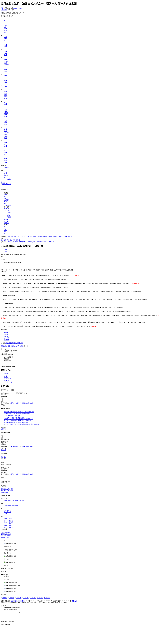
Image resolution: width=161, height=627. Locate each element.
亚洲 (5, 457)
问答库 (6, 221)
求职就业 (6, 223)
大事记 (8, 489)
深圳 (5, 116)
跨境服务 (6, 535)
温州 (5, 129)
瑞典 (5, 240)
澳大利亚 (20, 236)
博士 (5, 228)
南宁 (5, 95)
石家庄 (6, 113)
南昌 (5, 91)
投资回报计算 (8, 382)
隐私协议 (74, 601)
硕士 (5, 226)
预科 (5, 231)
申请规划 (3, 532)
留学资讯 (6, 333)
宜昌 (5, 150)
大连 (5, 37)
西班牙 (70, 236)
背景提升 (5, 534)
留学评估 (6, 373)
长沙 (5, 27)
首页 (2, 8)
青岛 (5, 103)
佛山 (5, 47)
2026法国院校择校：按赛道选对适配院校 (16, 422)
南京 (5, 93)
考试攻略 (6, 340)
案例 (5, 201)
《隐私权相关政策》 (27, 403)
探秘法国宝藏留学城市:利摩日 (14, 343)
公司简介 (3, 489)
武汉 (5, 131)
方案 (5, 196)
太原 (5, 121)
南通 (5, 98)
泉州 (5, 104)
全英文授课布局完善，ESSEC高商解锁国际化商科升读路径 (21, 424)
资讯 (5, 203)
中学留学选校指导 (20, 242)
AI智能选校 (7, 205)
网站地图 (5, 492)
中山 (5, 162)
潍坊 (5, 136)
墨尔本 (6, 175)
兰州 (5, 80)
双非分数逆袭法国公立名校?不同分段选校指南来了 (19, 412)
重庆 (5, 32)
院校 (5, 198)
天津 (5, 124)
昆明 (5, 75)
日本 (29, 236)
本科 (5, 230)
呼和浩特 (6, 65)
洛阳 (5, 82)
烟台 (5, 154)
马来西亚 (50, 236)
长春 (5, 25)
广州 (5, 51)
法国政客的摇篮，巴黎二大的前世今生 (12, 346)
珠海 (5, 160)
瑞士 (2, 240)
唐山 (5, 122)
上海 (5, 109)
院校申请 (6, 336)
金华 (5, 71)
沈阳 (5, 111)
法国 (54, 236)
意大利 (65, 236)
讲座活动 (6, 200)
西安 (5, 144)
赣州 (5, 55)
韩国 (42, 236)
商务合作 (6, 490)
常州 (5, 28)
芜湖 (5, 138)
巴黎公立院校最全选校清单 (12, 415)
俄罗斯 (18, 240)
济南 (5, 69)
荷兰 (57, 236)
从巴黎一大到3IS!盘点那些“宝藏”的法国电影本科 (18, 419)
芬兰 (14, 240)
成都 (5, 30)
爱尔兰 (61, 236)
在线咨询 (3, 427)
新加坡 (39, 236)
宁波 (5, 96)
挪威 (11, 240)
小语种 (7, 537)
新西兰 (26, 236)
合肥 (5, 63)
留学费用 (6, 334)
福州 (5, 45)
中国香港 (6, 167)
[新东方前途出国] (6, 184)
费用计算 (6, 209)
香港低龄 (6, 510)
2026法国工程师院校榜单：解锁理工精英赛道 (17, 420)
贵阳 (5, 53)
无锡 (5, 134)
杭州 (5, 59)
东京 (5, 177)
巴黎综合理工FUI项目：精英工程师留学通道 (17, 413)
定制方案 (3, 448)
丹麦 (8, 240)
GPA (5, 375)
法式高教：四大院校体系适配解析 (14, 417)
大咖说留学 (4, 10)
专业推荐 (6, 338)
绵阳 (5, 86)
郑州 (5, 159)
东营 (5, 40)
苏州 (5, 114)
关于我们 (3, 182)
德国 (45, 236)
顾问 (5, 194)
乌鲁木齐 (6, 132)
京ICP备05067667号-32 (18, 601)
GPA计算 (6, 210)
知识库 (6, 219)
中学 (5, 233)
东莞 (5, 38)
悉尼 (5, 174)
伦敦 (5, 172)
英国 (12, 236)
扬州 (5, 152)
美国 (9, 236)
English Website (17, 8)
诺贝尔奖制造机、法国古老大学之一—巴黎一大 (40, 242)
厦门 (5, 142)
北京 (5, 20)
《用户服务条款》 (14, 403)
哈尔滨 (6, 61)
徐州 (5, 146)
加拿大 (9, 179)
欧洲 (2, 457)
